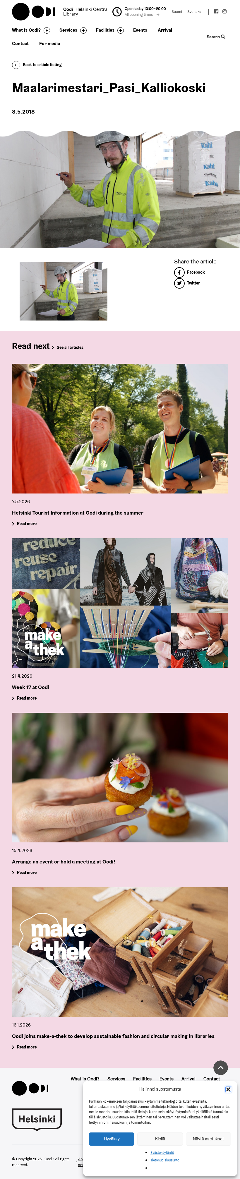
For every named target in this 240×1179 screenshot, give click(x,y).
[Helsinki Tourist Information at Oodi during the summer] (120, 428)
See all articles (70, 347)
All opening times (139, 14)
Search (214, 37)
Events (140, 30)
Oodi (34, 11)
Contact (20, 43)
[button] (228, 1089)
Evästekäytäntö (162, 1152)
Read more (27, 524)
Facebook (195, 272)
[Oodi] (30, 1088)
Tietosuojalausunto (164, 1160)
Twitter (193, 283)
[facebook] (216, 12)
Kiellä (160, 1139)
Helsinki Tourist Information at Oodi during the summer (77, 512)
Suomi (177, 11)
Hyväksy (112, 1139)
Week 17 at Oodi (30, 687)
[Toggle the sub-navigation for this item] (45, 30)
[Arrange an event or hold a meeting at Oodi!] (120, 777)
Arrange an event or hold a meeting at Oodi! (63, 861)
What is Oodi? (26, 30)
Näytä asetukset (208, 1139)
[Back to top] (220, 1067)
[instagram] (224, 12)
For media (49, 43)
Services (68, 30)
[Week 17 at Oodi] (120, 603)
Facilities (105, 30)
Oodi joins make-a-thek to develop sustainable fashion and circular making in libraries (113, 1036)
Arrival (165, 30)
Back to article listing (42, 64)
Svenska (194, 11)
